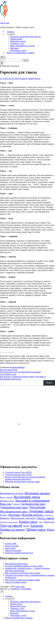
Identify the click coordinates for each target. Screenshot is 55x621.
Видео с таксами (6, 497)
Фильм (26, 526)
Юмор (31, 78)
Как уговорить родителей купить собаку (23, 573)
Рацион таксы (28, 521)
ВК (23, 356)
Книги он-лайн (11, 546)
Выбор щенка (16, 39)
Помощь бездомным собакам (9, 522)
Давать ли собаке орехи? (16, 582)
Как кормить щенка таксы (16, 564)
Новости (4, 518)
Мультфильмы (48, 515)
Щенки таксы (36, 529)
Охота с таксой (45, 518)
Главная (10, 32)
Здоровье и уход (17, 43)
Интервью (14, 514)
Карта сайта (10, 548)
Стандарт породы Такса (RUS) (18, 472)
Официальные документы (23, 518)
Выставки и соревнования (32, 500)
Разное (37, 78)
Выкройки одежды (7, 501)
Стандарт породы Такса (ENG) (18, 475)
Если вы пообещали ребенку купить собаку (24, 566)
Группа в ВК (10, 543)
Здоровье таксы (41, 511)
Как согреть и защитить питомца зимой (22, 580)
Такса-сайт (4, 23)
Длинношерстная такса (14, 507)
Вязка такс (6, 503)
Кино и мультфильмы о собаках (20, 53)
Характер (23, 78)
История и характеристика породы (25, 36)
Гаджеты (16, 504)
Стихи (40, 522)
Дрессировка (37, 507)
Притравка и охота (18, 50)
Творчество (49, 522)
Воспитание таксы (27, 497)
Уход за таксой (11, 525)
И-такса (3, 515)
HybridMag (26, 589)
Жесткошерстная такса (14, 511)
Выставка (14, 48)
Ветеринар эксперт (37, 493)
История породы (32, 514)
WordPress (15, 589)
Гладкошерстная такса (32, 503)
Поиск (49, 383)
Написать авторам (13, 550)
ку (1, 532)
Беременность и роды (11, 493)
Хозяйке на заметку (12, 529)
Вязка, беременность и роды (22, 46)
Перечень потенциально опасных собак (22, 481)
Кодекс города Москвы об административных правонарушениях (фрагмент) (25, 478)
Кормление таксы (18, 41)
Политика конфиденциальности (19, 553)
